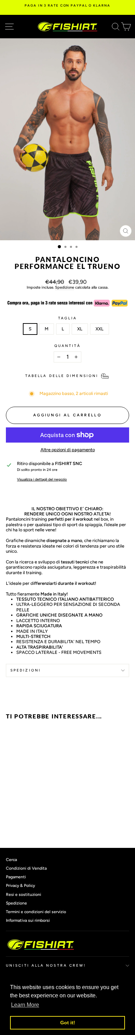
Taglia (67, 318)
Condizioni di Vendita (26, 868)
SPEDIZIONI (25, 670)
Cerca (11, 859)
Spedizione (64, 287)
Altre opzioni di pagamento (67, 449)
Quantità (67, 346)
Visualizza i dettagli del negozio (42, 479)
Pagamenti (16, 876)
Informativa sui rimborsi (28, 920)
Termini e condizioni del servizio (36, 911)
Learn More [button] (25, 1005)
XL (79, 328)
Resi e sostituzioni (23, 894)
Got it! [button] (67, 1022)
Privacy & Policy (20, 885)
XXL (100, 328)
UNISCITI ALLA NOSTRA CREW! (46, 965)
